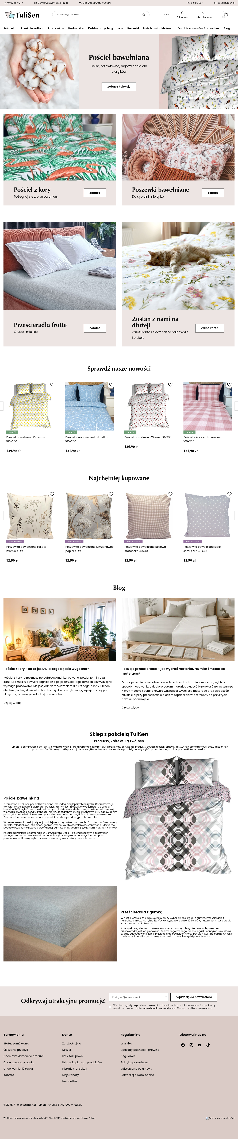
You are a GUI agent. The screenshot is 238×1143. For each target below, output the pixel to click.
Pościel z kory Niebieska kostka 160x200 (86, 439)
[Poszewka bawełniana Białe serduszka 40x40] (207, 516)
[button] (31, 1037)
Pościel (8, 28)
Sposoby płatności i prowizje (140, 1050)
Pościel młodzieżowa (158, 28)
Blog (227, 28)
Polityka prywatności (135, 1062)
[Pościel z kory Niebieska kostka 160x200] (89, 406)
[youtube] (199, 1045)
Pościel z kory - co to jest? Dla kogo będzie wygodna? (46, 669)
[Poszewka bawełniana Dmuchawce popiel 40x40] (89, 516)
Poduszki (74, 28)
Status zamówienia (16, 1043)
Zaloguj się (182, 17)
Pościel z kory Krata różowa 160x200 (202, 439)
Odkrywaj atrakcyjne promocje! (63, 1000)
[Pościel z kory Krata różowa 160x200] (207, 406)
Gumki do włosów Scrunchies (199, 28)
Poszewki (54, 28)
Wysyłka (126, 1043)
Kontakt (8, 1075)
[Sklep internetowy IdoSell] (220, 1118)
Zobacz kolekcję (118, 86)
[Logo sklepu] (22, 15)
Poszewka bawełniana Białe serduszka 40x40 (202, 549)
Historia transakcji (74, 1069)
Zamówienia (13, 1035)
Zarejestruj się (71, 1043)
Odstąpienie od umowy (136, 1069)
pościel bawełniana (41, 804)
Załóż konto (209, 328)
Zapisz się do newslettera (193, 997)
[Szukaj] (143, 14)
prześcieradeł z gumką (191, 918)
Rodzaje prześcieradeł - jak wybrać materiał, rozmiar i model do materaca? (173, 671)
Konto (67, 1035)
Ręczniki (133, 28)
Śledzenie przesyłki (16, 1050)
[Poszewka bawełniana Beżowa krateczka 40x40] (148, 516)
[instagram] (191, 1045)
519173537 (9, 1105)
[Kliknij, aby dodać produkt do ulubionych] (52, 384)
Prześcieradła (31, 28)
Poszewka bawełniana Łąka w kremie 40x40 (26, 549)
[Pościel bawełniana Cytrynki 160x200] (30, 406)
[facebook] (182, 1045)
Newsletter (69, 1081)
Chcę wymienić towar (18, 1069)
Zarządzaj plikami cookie (137, 1075)
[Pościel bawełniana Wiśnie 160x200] (148, 406)
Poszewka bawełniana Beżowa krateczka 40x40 (145, 549)
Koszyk (67, 1050)
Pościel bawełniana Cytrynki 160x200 (25, 439)
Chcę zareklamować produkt (23, 1056)
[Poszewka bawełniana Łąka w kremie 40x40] (30, 516)
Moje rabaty (70, 1075)
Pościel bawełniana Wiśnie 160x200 (147, 437)
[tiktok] (208, 1045)
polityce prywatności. (200, 1008)
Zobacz (94, 193)
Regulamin (128, 1056)
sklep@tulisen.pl (26, 1105)
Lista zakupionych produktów (82, 1062)
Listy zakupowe (204, 17)
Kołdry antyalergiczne (104, 28)
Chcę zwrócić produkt (18, 1062)
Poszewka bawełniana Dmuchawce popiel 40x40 (89, 549)
